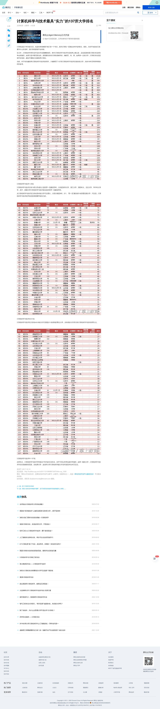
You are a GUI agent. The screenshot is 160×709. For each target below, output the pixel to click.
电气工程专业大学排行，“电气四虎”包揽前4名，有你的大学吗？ (41, 603)
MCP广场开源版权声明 (115, 668)
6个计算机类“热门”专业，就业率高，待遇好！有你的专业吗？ (40, 544)
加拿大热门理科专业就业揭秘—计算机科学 (34, 517)
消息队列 (70, 683)
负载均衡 (40, 692)
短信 (54, 692)
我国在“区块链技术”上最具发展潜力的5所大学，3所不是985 (40, 511)
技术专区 (6, 674)
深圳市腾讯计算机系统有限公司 (59, 703)
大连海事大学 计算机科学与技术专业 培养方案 (35, 590)
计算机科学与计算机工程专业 (30, 557)
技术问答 (6, 660)
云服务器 (40, 683)
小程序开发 (117, 692)
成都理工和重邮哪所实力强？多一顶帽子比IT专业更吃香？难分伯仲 (42, 630)
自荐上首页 (42, 662)
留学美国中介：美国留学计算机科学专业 (33, 597)
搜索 (138, 12)
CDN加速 (70, 687)
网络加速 (85, 683)
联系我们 (111, 662)
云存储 (131, 683)
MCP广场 (50, 12)
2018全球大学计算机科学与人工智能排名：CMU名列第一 (39, 623)
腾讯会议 (40, 687)
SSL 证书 (131, 687)
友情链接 (111, 665)
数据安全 (24, 692)
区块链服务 (56, 683)
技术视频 (6, 665)
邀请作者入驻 (42, 660)
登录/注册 (151, 7)
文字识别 (70, 692)
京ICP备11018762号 (96, 705)
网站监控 (131, 692)
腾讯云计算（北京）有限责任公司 (68, 705)
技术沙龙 (6, 662)
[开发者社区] (18, 7)
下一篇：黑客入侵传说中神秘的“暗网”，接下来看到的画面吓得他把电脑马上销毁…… (41, 488)
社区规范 (111, 657)
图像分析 (101, 687)
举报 (100, 25)
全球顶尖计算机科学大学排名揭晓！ (32, 504)
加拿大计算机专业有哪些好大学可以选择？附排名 (36, 570)
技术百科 (6, 671)
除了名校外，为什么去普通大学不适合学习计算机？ (37, 610)
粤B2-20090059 (85, 703)
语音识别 (146, 687)
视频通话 (85, 687)
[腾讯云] (6, 7)
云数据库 (101, 683)
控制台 (138, 7)
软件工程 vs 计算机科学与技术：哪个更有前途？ (36, 531)
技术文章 (6, 657)
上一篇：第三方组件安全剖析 (25, 486)
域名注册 (24, 683)
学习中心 (6, 668)
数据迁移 (146, 692)
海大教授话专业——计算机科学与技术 (33, 564)
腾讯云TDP (76, 665)
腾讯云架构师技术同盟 (80, 660)
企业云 (54, 687)
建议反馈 (131, 7)
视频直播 (146, 683)
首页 (3, 12)
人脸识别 (24, 687)
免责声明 (111, 660)
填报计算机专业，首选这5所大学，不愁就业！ (35, 524)
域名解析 (116, 683)
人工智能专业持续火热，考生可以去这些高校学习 (36, 537)
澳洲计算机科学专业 (26, 577)
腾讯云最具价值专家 (79, 657)
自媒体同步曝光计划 (44, 657)
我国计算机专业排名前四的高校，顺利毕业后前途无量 (38, 550)
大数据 (100, 692)
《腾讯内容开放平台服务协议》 (84, 474)
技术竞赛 (41, 665)
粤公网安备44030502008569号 (101, 703)
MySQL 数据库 (118, 687)
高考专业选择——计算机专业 (30, 617)
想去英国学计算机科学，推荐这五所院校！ (34, 584)
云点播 (85, 692)
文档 (123, 7)
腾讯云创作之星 (78, 662)
